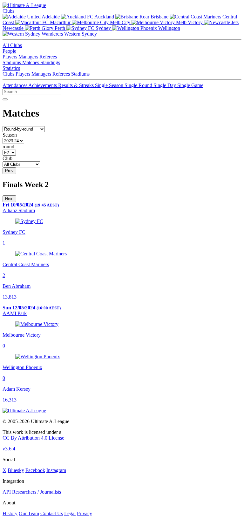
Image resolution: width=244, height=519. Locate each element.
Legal (70, 513)
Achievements (43, 85)
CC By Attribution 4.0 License (33, 438)
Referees (48, 56)
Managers (28, 56)
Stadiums (12, 62)
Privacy (84, 513)
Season (10, 135)
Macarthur (60, 22)
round (8, 146)
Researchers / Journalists (36, 492)
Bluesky (16, 470)
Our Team (29, 513)
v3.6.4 (9, 448)
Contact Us (51, 513)
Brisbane (159, 16)
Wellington (168, 28)
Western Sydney (80, 34)
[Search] (5, 99)
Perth (59, 28)
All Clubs (12, 45)
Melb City (120, 22)
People (9, 51)
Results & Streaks (76, 85)
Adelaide (51, 16)
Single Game (190, 85)
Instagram (56, 470)
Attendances (15, 85)
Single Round (139, 85)
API (7, 492)
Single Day (165, 85)
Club (7, 158)
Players (10, 56)
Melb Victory (189, 22)
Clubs (8, 11)
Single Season (110, 85)
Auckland (104, 16)
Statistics (11, 68)
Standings (50, 62)
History (10, 513)
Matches (31, 62)
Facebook (35, 470)
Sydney (103, 28)
